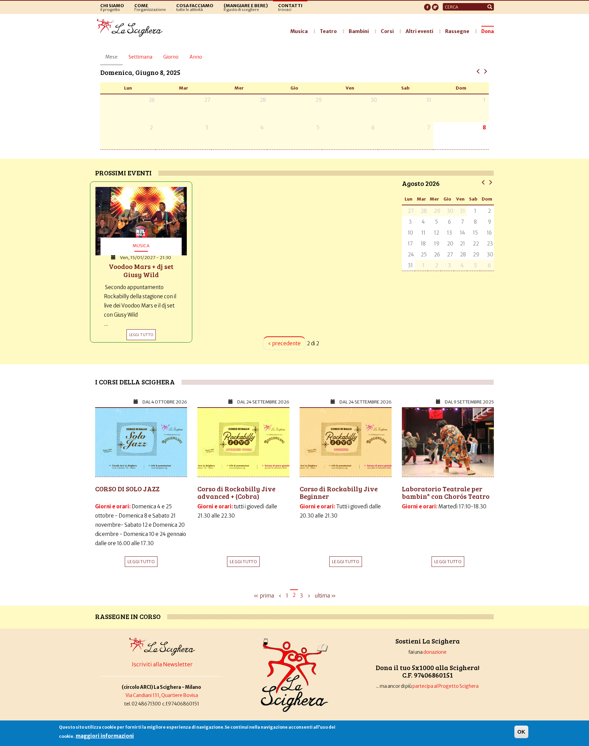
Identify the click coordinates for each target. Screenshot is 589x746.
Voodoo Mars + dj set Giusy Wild (141, 270)
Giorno (171, 57)
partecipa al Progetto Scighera (445, 686)
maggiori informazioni (105, 736)
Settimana (140, 57)
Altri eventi (419, 31)
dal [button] (164, 402)
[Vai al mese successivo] (490, 182)
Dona (487, 31)
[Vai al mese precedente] (483, 182)
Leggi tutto (141, 561)
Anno (196, 57)
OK (521, 732)
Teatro (328, 31)
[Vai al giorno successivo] (485, 71)
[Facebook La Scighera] (427, 5)
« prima (264, 595)
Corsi (387, 31)
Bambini (359, 31)
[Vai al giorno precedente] (478, 71)
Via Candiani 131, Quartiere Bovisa (161, 695)
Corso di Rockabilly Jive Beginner (339, 492)
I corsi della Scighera (135, 381)
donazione (435, 652)
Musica (299, 31)
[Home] (131, 27)
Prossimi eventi (123, 172)
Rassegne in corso (128, 616)
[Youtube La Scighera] (435, 5)
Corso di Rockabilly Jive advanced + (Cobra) (236, 492)
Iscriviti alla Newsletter (162, 664)
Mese (114, 59)
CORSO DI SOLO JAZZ (127, 488)
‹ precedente (284, 343)
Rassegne (457, 31)
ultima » (325, 595)
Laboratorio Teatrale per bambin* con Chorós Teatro (445, 492)
